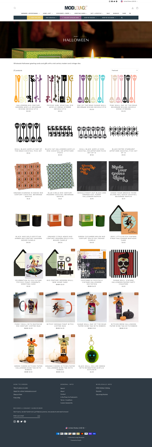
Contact (63, 394)
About (62, 391)
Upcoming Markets (102, 394)
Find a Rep (17, 397)
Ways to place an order (21, 388)
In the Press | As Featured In (69, 397)
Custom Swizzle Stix (67, 403)
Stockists (98, 391)
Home (75, 36)
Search (63, 388)
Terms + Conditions (66, 400)
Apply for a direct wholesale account (25, 391)
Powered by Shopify (76, 440)
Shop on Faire (18, 394)
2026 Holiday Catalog (103, 388)
